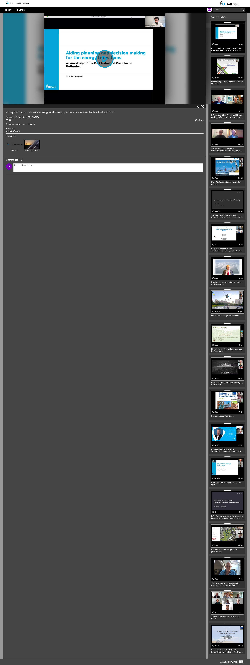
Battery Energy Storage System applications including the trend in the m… (227, 450)
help (241, 662)
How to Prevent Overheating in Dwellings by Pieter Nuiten (226, 350)
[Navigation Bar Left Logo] (17, 3)
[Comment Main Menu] (22, 160)
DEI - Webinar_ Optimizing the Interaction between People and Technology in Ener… (227, 517)
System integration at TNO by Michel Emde (225, 617)
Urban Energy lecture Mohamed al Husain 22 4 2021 (227, 82)
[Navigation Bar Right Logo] (229, 3)
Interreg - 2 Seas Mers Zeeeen (222, 416)
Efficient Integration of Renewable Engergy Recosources (227, 383)
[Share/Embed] (198, 107)
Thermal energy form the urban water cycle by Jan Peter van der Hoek (225, 584)
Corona (11, 124)
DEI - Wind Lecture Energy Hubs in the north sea (226, 183)
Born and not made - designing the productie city (224, 550)
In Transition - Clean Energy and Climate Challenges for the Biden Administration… (227, 116)
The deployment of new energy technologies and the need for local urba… (227, 149)
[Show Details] (227, 22)
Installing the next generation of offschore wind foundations (226, 283)
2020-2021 (31, 124)
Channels (10, 136)
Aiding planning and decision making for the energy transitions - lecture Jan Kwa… (227, 49)
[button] (202, 106)
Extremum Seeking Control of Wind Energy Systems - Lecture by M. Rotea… (227, 650)
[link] (209, 10)
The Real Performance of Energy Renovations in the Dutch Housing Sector (226, 216)
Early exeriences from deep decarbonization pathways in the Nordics (226, 249)
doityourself (20, 124)
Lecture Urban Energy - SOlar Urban (225, 315)
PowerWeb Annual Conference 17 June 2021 (226, 483)
